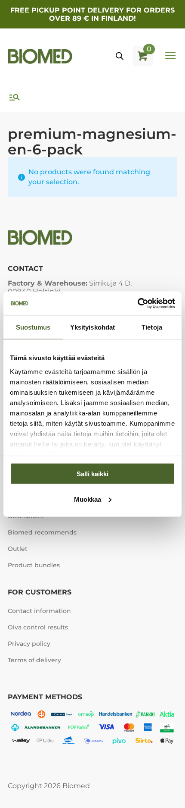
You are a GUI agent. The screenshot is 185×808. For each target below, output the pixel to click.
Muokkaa (87, 499)
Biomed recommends (42, 532)
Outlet (18, 549)
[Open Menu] (170, 56)
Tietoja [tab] (152, 327)
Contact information (39, 611)
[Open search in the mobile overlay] (119, 56)
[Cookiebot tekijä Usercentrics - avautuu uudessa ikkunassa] (137, 303)
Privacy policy (29, 644)
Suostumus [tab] (33, 327)
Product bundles (34, 565)
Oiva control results (38, 627)
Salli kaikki (92, 474)
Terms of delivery (34, 660)
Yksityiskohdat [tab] (92, 327)
